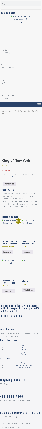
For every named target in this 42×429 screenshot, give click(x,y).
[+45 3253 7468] (2, 391)
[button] (21, 9)
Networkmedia (15, 427)
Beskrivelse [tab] (9, 184)
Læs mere (7, 252)
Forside (4, 111)
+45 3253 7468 (11, 396)
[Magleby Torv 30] (2, 375)
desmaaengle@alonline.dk (20, 413)
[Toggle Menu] (39, 104)
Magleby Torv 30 (13, 380)
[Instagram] (9, 322)
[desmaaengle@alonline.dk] (2, 408)
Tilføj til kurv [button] (8, 291)
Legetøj (11, 111)
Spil (29, 111)
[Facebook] (3, 322)
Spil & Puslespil (20, 111)
